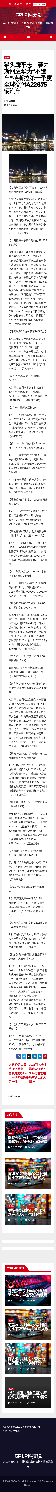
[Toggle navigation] (28, 37)
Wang (12, 100)
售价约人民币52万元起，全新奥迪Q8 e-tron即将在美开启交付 (19, 1073)
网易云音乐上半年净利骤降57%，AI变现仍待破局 (27, 1139)
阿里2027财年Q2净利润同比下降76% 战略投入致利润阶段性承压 (27, 1178)
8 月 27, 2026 (17, 1301)
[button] (51, 37)
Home (27, 1485)
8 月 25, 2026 (17, 1403)
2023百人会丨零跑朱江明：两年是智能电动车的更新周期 (38, 1073)
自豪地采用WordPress (13, 1481)
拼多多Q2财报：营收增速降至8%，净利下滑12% (26, 1214)
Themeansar (47, 1481)
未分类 (7, 58)
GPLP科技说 (27, 15)
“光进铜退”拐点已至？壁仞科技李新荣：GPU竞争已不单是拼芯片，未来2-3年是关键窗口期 (28, 1399)
